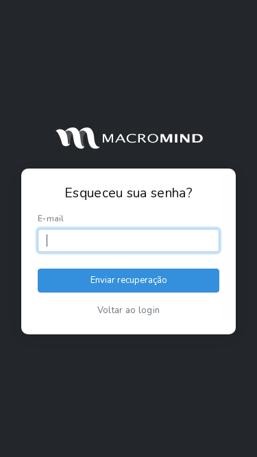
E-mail (51, 218)
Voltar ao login (128, 310)
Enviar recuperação (128, 280)
